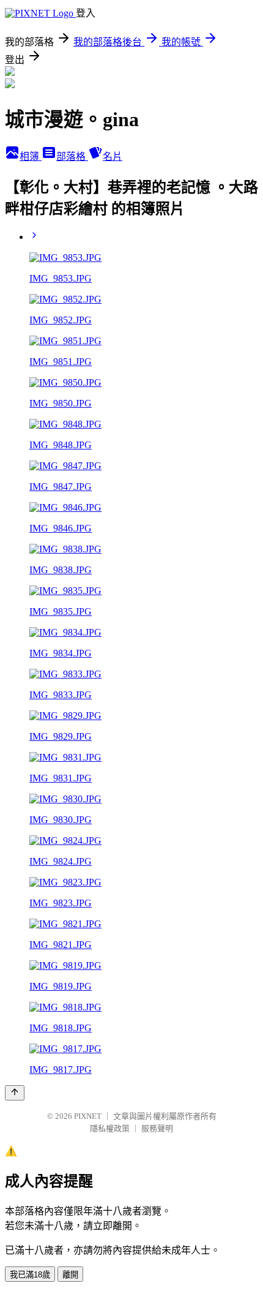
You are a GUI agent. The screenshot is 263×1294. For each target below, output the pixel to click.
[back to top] (14, 1092)
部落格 (72, 156)
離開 (70, 1274)
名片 (112, 156)
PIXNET (88, 1116)
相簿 (31, 156)
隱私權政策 (110, 1128)
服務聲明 (157, 1128)
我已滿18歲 (30, 1274)
